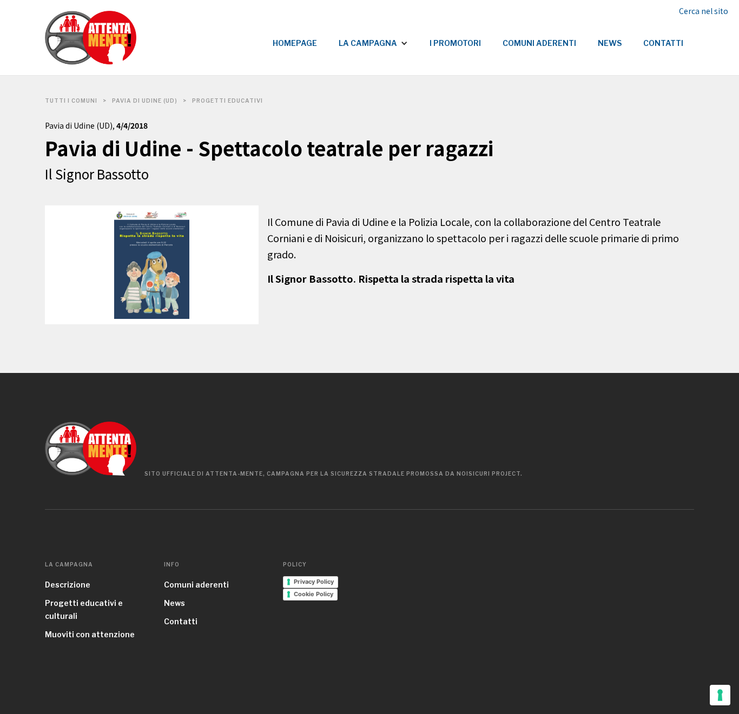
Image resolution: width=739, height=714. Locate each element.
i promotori (455, 43)
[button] (373, 38)
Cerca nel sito (703, 10)
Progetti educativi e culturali (84, 609)
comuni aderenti (539, 43)
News (174, 603)
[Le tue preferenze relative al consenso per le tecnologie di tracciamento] (720, 695)
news (610, 43)
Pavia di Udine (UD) (144, 100)
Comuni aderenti (196, 584)
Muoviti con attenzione (90, 634)
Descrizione (67, 584)
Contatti (180, 621)
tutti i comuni (71, 100)
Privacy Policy (314, 581)
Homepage (295, 43)
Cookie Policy (313, 594)
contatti (663, 43)
